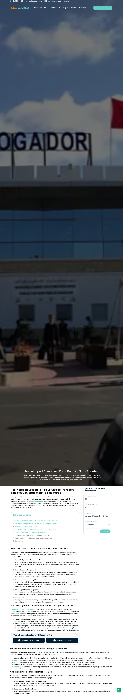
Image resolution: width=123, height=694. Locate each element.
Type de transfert (90, 521)
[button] (77, 515)
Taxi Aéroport (55, 8)
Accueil (36, 8)
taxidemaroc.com (35, 501)
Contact (74, 8)
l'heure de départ (90, 504)
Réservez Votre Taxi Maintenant (26, 527)
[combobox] (98, 517)
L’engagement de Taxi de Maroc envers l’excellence (33, 538)
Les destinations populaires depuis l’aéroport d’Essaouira (35, 529)
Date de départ (89, 496)
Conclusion (19, 541)
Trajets (65, 8)
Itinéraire (88, 513)
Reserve (105, 531)
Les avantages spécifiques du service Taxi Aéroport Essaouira (36, 524)
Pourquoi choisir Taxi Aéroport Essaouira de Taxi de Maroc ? (35, 521)
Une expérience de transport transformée (30, 532)
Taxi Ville (43, 8)
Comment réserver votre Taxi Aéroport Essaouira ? (33, 535)
